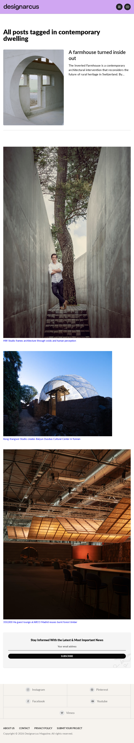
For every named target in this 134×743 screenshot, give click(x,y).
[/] (119, 7)
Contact (24, 728)
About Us (9, 728)
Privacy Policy (43, 728)
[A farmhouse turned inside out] (33, 87)
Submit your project (69, 728)
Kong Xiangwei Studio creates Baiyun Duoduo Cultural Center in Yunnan (41, 439)
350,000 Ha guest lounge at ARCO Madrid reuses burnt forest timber (40, 622)
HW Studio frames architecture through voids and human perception (39, 341)
